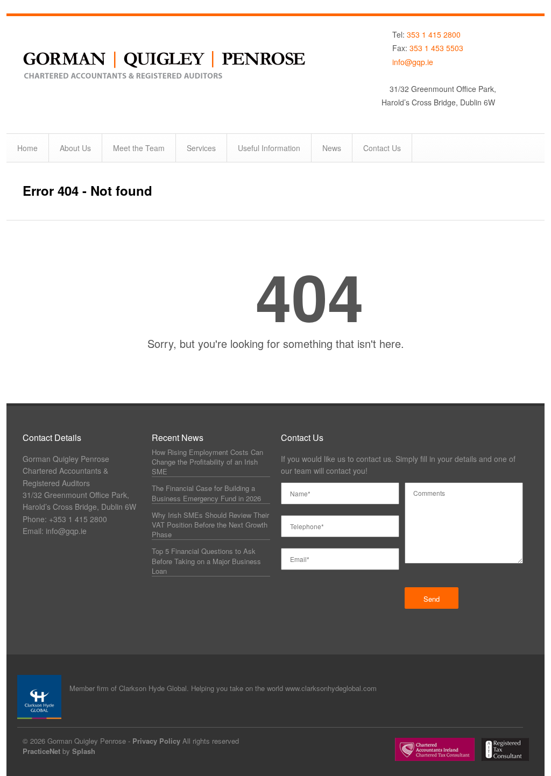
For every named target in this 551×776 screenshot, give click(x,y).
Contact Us (382, 148)
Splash (83, 751)
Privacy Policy (156, 741)
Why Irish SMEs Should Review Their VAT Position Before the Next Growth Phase (210, 524)
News (331, 148)
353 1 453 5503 (436, 47)
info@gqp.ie (412, 61)
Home (27, 148)
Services (201, 148)
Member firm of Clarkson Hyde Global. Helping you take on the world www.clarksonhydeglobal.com (223, 688)
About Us (75, 148)
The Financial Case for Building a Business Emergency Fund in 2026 (206, 493)
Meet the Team (139, 148)
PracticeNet (41, 751)
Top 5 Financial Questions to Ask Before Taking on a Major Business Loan (206, 560)
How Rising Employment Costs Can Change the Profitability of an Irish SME (207, 461)
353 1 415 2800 (434, 34)
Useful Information (269, 148)
